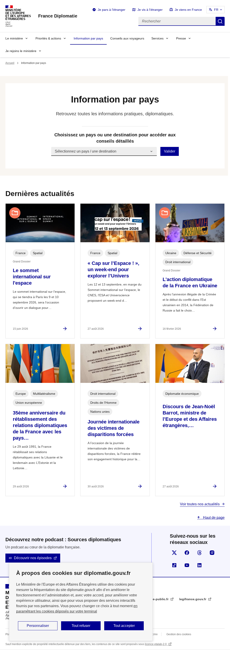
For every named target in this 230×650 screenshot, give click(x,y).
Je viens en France (188, 9)
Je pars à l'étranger (111, 9)
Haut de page (213, 517)
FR (216, 9)
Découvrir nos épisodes (33, 558)
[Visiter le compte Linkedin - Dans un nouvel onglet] (199, 565)
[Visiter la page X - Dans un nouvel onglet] (174, 552)
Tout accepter (124, 626)
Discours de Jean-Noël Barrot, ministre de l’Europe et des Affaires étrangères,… (190, 416)
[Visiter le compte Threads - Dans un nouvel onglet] (199, 552)
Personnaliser (38, 626)
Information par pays (88, 38)
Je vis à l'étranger (150, 9)
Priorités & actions (48, 38)
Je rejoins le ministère (20, 51)
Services (157, 38)
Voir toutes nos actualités (200, 504)
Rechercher (220, 21)
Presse (181, 38)
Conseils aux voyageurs (127, 38)
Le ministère (14, 38)
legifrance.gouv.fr (193, 599)
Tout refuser (81, 626)
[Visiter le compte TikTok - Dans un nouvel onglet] (174, 565)
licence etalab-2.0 (156, 644)
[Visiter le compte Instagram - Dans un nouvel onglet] (212, 552)
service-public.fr (156, 599)
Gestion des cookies (178, 634)
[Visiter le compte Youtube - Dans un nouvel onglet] (186, 565)
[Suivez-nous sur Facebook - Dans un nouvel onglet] (186, 552)
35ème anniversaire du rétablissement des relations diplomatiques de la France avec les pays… (40, 425)
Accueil (9, 63)
